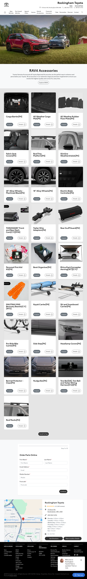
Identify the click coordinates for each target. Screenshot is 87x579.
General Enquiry (78, 552)
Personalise (63, 12)
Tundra (29, 553)
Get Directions (54, 538)
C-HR (17, 559)
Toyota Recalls (66, 555)
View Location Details (72, 538)
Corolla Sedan (8, 555)
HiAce (29, 555)
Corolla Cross (19, 564)
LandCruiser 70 (31, 552)
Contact (76, 12)
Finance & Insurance (49, 12)
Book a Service (66, 550)
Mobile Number (25, 474)
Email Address (24, 467)
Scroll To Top (43, 434)
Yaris (5, 550)
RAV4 (17, 550)
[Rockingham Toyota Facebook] (75, 555)
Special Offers (27, 12)
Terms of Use (51, 574)
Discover (70, 12)
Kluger (17, 566)
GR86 (40, 553)
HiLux (29, 550)
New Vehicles (11, 12)
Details (21, 124)
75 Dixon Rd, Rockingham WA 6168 (51, 7)
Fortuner (18, 560)
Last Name (48, 459)
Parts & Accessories (40, 12)
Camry (6, 553)
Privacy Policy (44, 574)
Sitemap (38, 574)
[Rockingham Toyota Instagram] (77, 555)
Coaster (29, 557)
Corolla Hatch (8, 552)
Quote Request (55, 562)
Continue (63, 491)
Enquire (9, 124)
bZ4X (17, 552)
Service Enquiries (65, 552)
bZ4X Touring (19, 553)
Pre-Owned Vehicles (18, 12)
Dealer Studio (13, 575)
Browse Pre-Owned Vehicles (55, 551)
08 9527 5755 (79, 7)
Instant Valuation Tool (55, 559)
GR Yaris (41, 551)
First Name (23, 459)
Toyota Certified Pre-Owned (55, 565)
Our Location (77, 550)
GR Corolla (42, 555)
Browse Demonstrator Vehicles (55, 555)
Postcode (23, 481)
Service (33, 12)
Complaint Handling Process (62, 574)
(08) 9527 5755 (68, 7)
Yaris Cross (19, 562)
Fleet (56, 12)
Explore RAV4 (43, 82)
